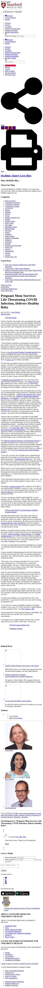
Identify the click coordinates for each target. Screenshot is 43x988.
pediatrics (16, 398)
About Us (8, 935)
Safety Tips (8, 247)
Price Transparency (11, 978)
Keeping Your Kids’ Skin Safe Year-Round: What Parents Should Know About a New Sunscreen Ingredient (21, 276)
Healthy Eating (10, 221)
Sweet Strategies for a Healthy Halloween (19, 676)
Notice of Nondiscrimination (14, 971)
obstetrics (19, 396)
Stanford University (11, 985)
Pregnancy (8, 242)
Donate (7, 19)
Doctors (7, 214)
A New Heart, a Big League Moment (17, 268)
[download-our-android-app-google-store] (22, 895)
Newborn (8, 231)
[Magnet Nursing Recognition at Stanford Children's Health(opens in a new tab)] (21, 910)
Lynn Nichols (15, 312)
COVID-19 (9, 208)
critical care (10, 360)
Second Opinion (10, 18)
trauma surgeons (26, 534)
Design (7, 210)
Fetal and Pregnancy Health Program (13, 430)
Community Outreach (12, 204)
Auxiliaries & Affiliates (12, 960)
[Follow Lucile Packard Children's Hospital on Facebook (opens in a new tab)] (6, 883)
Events (7, 216)
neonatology (5, 398)
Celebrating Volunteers (12, 203)
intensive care (5, 409)
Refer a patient (10, 71)
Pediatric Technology (12, 238)
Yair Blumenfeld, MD (22, 459)
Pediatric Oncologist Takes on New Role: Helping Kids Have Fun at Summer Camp (23, 271)
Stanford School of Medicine (14, 982)
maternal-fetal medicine (30, 396)
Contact (7, 69)
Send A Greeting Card (21, 964)
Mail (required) (10, 859)
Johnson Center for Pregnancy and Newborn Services (21, 441)
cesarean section (15, 486)
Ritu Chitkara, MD (28, 609)
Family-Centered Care (12, 217)
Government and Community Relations (18, 933)
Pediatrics (8, 240)
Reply (7, 844)
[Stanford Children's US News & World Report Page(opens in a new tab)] (6, 907)
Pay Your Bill (33, 964)
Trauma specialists (14, 534)
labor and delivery (7, 492)
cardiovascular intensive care (26, 394)
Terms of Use (9, 972)
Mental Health (9, 229)
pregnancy (24, 817)
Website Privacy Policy (12, 974)
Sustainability (9, 251)
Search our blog (10, 36)
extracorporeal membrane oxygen (30, 813)
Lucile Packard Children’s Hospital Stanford (22, 352)
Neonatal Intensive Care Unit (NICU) (13, 523)
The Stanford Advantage (13, 931)
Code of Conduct (10, 976)
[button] (21, 124)
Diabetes (8, 212)
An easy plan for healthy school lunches (18, 701)
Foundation (9, 954)
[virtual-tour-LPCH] (6, 878)
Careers (3, 964)
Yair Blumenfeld (10, 808)
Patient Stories (9, 236)
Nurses (7, 232)
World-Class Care (11, 257)
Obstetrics (8, 234)
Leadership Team (10, 926)
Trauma (7, 253)
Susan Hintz (9, 750)
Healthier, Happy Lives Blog (16, 175)
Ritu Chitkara (9, 779)
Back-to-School (10, 201)
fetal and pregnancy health (9, 815)
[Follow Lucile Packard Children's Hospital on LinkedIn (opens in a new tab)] (5, 881)
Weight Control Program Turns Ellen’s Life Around (22, 666)
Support (7, 249)
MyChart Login (10, 75)
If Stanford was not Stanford (11, 380)
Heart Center (9, 223)
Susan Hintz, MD (17, 428)
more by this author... (16, 718)
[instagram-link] (5, 879)
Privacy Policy (10, 937)
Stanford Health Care (12, 983)
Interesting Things (11, 227)
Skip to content (6, 2)
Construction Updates (12, 206)
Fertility (7, 219)
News (7, 928)
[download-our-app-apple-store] (8, 895)
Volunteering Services (12, 958)
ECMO (15, 813)
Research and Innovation (13, 245)
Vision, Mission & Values (13, 929)
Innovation (8, 225)
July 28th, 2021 (21, 837)
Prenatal (7, 244)
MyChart (10, 16)
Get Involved (9, 956)
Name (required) (10, 857)
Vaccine (7, 255)
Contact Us (10, 964)
